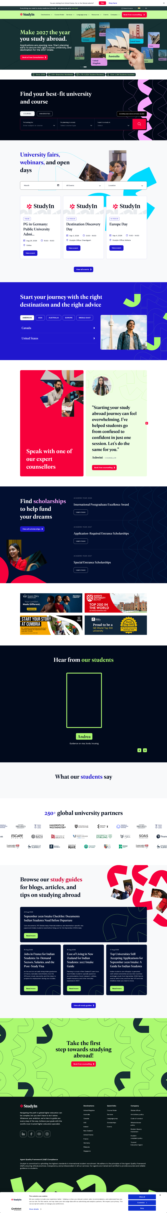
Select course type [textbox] (68, 125)
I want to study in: (104, 122)
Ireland (86, 1127)
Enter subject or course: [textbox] (33, 125)
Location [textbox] (112, 185)
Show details (34, 1209)
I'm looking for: (28, 122)
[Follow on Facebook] (31, 1134)
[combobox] (38, 125)
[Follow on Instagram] (47, 1134)
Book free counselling (133, 15)
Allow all (142, 1197)
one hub (75, 8)
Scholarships (111, 1123)
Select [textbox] (100, 125)
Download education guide (131, 114)
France (86, 1139)
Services (69, 15)
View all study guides (83, 1005)
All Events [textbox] (70, 185)
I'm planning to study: (67, 122)
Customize (141, 1202)
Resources (95, 15)
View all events (82, 269)
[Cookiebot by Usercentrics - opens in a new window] (16, 1209)
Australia (54, 318)
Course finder (59, 15)
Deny (142, 1208)
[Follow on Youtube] (39, 1134)
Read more (30, 936)
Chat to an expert (29, 55)
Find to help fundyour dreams (43, 508)
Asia (40, 318)
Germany (87, 1143)
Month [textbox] (26, 185)
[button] (146, 423)
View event (30, 253)
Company (114, 15)
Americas (27, 318)
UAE (85, 1123)
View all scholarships (31, 529)
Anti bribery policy (137, 1114)
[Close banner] (160, 1195)
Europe (68, 318)
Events (106, 15)
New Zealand (88, 1131)
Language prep (82, 15)
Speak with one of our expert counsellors (49, 458)
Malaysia (87, 1147)
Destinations (45, 15)
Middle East (85, 318)
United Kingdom (89, 1110)
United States (88, 1135)
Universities (44, 114)
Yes (102, 3)
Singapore (87, 1151)
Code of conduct (137, 1119)
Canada (86, 1119)
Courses (27, 114)
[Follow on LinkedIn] (23, 1134)
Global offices (135, 1110)
